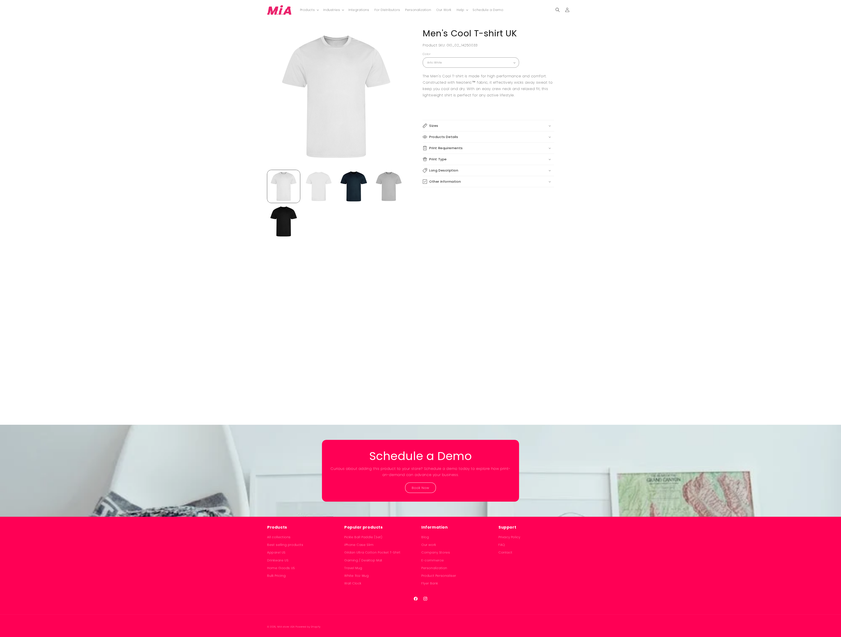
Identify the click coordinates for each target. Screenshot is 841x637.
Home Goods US (281, 568)
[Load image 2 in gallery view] (318, 186)
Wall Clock (352, 583)
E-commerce (432, 560)
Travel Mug (353, 568)
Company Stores (435, 552)
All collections (279, 537)
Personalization (434, 568)
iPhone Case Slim (359, 545)
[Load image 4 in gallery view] (388, 186)
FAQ (501, 545)
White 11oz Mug (356, 575)
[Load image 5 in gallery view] (283, 221)
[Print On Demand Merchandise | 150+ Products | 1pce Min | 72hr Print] (279, 10)
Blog (425, 537)
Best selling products (285, 545)
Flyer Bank (429, 583)
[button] (309, 9)
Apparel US (276, 552)
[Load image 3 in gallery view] (353, 186)
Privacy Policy (509, 537)
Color (427, 54)
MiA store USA (286, 626)
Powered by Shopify (308, 626)
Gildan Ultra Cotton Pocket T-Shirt (372, 552)
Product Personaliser (438, 575)
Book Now (420, 487)
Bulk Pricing (276, 575)
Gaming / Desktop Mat (363, 560)
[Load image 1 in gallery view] (283, 186)
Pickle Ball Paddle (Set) (363, 537)
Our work (428, 545)
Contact (505, 552)
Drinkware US (277, 560)
